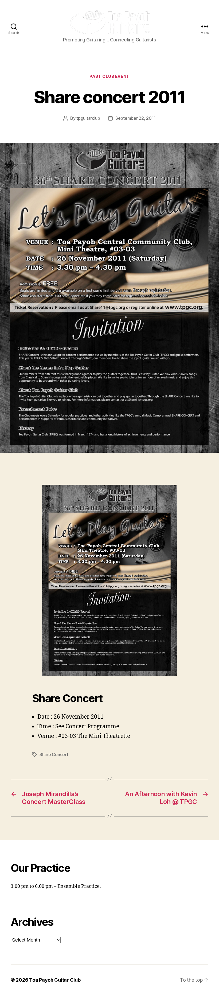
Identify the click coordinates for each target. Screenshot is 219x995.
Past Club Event (109, 76)
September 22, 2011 (135, 118)
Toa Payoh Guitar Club (54, 980)
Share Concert (54, 754)
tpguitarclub (88, 118)
